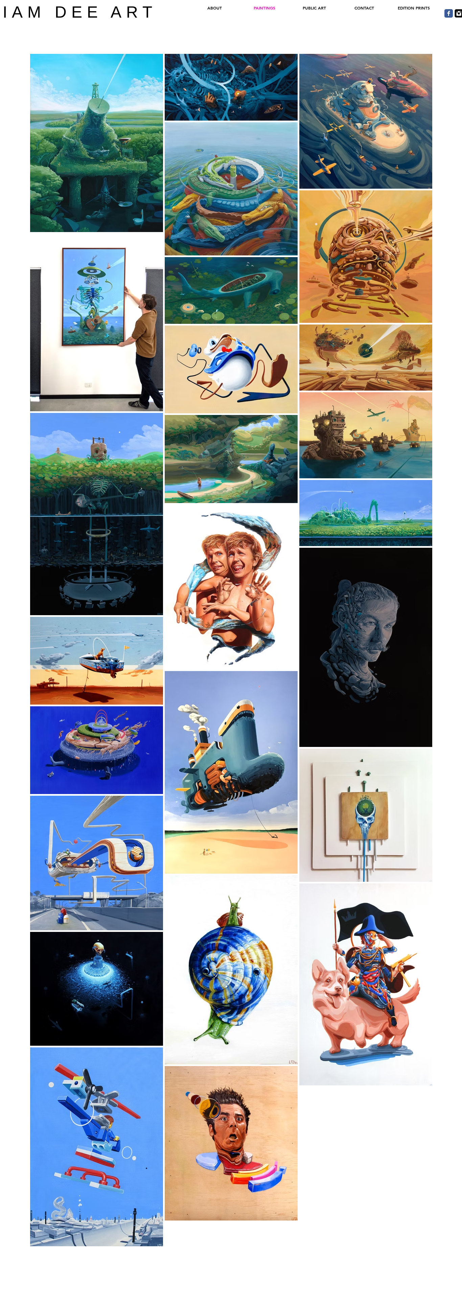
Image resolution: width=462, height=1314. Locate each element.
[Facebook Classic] (448, 13)
